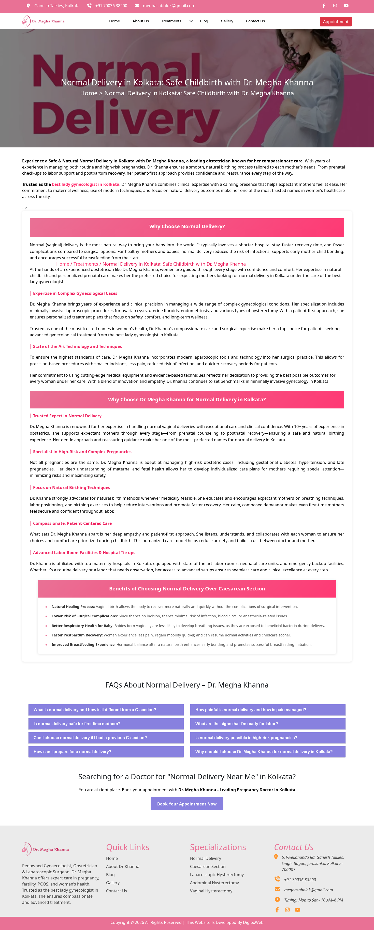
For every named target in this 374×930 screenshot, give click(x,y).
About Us (141, 20)
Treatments (171, 20)
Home (114, 20)
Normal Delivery (205, 858)
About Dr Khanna (122, 866)
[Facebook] (277, 910)
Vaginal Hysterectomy (211, 891)
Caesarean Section (208, 866)
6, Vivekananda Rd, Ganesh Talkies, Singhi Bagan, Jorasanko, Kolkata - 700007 (313, 863)
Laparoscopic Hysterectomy (217, 874)
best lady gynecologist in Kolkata (85, 184)
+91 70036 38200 (111, 5)
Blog (204, 20)
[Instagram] (287, 910)
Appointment (336, 21)
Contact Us (255, 20)
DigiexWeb (253, 922)
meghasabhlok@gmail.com (169, 5)
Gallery (227, 20)
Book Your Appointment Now (187, 804)
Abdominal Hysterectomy (214, 883)
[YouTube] (297, 910)
